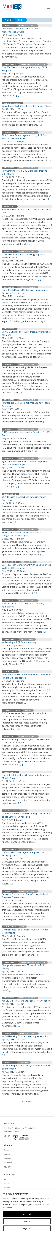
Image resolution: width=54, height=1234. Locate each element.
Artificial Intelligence (27, 26)
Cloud (6, 1183)
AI (5, 1179)
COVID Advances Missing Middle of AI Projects (24, 367)
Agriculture (25, 849)
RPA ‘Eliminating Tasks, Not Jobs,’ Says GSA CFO (25, 739)
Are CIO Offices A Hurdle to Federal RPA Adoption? (26, 1000)
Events (7, 1154)
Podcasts (8, 1163)
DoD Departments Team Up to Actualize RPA (24, 713)
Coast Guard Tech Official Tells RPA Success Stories (27, 106)
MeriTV (7, 1167)
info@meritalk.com (12, 1131)
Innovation (23, 1063)
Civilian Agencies (10, 64)
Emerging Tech (9, 26)
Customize (27, 1221)
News (6, 1150)
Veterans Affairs (27, 562)
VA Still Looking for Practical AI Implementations (25, 1036)
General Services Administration (33, 64)
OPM (22, 927)
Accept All (27, 1214)
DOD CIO (27, 710)
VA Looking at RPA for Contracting (19, 642)
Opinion (7, 1158)
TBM (23, 811)
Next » (29, 1101)
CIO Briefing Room (10, 811)
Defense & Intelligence (12, 103)
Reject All (27, 1228)
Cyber (7, 1188)
